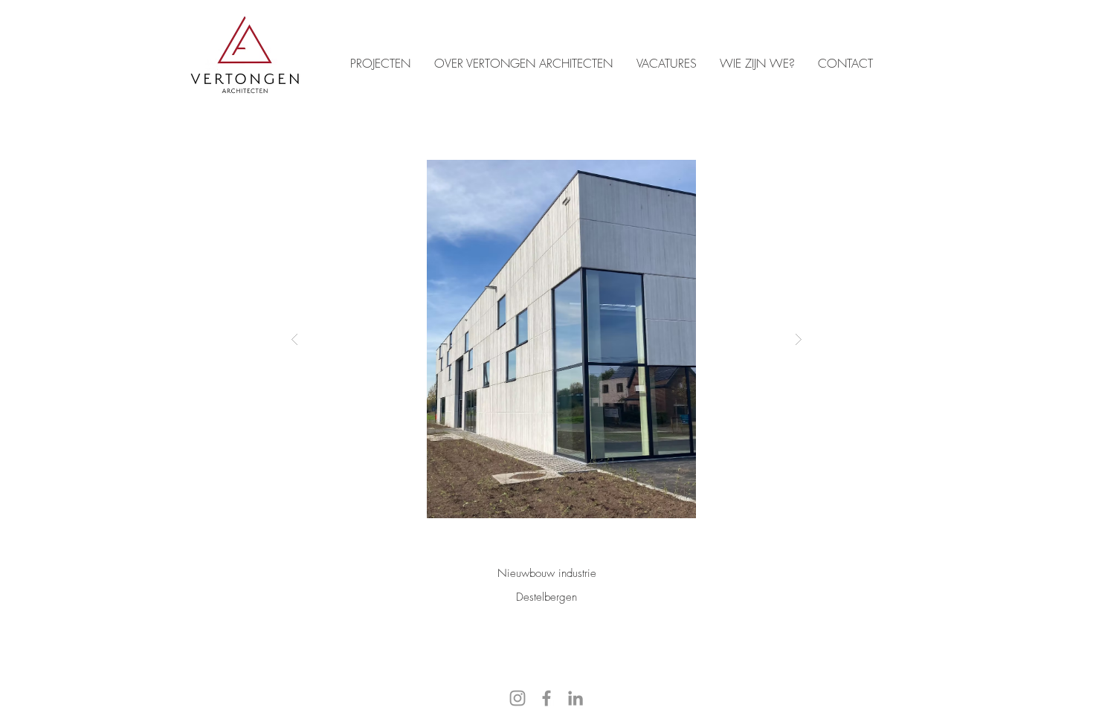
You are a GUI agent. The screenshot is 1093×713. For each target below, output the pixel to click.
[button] (546, 339)
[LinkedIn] (575, 698)
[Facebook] (546, 698)
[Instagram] (517, 698)
